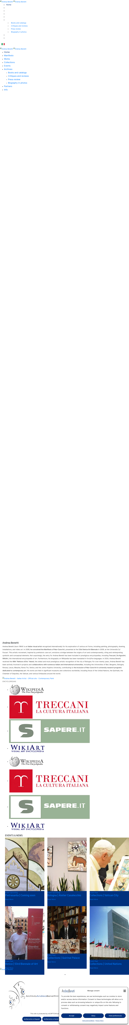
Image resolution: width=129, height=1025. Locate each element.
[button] (125, 991)
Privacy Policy (99, 1020)
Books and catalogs (18, 23)
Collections (9, 62)
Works (7, 59)
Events (7, 66)
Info (8, 38)
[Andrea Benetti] (13, 2)
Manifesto (9, 55)
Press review (16, 29)
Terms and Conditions (88, 1020)
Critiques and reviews (19, 26)
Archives (10, 20)
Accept (71, 1016)
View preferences (115, 1016)
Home (7, 52)
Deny (93, 1016)
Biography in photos (19, 32)
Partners (8, 86)
